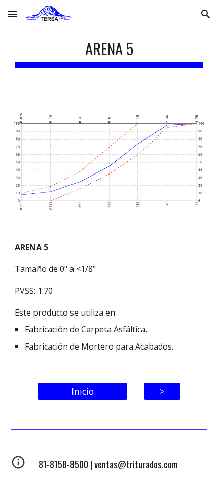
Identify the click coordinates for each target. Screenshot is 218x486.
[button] (12, 14)
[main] (109, 50)
